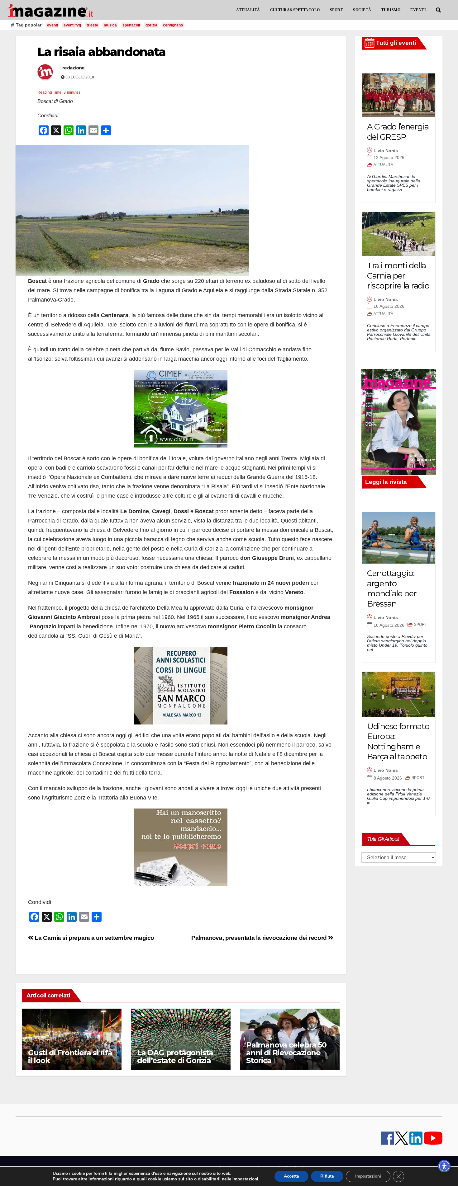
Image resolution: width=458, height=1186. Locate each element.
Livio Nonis (386, 150)
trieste (92, 25)
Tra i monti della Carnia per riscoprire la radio (398, 275)
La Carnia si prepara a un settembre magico (93, 938)
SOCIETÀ (362, 10)
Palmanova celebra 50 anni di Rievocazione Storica (286, 1052)
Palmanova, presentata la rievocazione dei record (259, 938)
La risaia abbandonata (101, 52)
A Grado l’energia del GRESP (398, 132)
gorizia (151, 25)
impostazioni (245, 1179)
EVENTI (418, 10)
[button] (438, 10)
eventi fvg (72, 25)
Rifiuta (327, 1176)
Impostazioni (368, 1176)
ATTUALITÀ (248, 10)
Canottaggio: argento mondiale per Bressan (391, 588)
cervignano (173, 25)
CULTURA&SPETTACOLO (295, 10)
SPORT (336, 10)
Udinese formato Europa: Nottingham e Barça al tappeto (398, 741)
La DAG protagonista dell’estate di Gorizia (175, 1056)
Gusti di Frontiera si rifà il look (70, 1056)
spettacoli (131, 25)
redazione (73, 68)
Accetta (291, 1176)
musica (110, 25)
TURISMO (391, 10)
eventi (52, 25)
